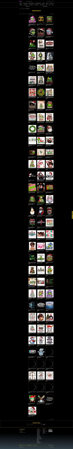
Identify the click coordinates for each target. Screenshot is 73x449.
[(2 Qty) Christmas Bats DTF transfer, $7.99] (41, 399)
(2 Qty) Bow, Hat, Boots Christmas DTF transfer (32, 380)
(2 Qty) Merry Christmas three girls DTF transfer (41, 239)
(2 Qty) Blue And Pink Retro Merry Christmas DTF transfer (31, 357)
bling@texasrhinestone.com (23, 432)
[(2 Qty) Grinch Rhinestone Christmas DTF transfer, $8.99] (32, 56)
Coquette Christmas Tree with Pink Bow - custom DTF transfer (40, 109)
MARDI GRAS (21, 3)
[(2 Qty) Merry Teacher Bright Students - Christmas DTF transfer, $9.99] (49, 234)
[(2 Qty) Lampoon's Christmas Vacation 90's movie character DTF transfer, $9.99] (49, 117)
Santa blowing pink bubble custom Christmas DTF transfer (49, 204)
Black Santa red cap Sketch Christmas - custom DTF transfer (49, 133)
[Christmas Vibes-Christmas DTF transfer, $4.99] (32, 117)
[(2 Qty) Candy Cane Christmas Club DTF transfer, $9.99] (49, 375)
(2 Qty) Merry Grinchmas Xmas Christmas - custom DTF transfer (31, 286)
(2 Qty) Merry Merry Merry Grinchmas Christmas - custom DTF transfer (50, 24)
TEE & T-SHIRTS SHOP (45, 6)
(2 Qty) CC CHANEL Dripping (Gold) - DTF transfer (41, 24)
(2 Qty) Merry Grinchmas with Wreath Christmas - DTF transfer (49, 109)
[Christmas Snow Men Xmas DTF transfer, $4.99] (49, 56)
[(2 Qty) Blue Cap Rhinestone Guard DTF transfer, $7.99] (32, 364)
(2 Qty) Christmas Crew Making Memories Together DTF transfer (49, 180)
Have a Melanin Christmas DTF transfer (31, 251)
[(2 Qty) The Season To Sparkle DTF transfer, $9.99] (32, 305)
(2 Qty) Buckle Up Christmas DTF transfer (40, 380)
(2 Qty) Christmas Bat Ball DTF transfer (31, 404)
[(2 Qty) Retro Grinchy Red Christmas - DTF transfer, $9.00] (41, 129)
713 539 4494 (21, 431)
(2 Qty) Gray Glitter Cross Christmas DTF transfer (41, 227)
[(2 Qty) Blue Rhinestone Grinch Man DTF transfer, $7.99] (49, 246)
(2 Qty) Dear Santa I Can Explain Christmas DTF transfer (31, 227)
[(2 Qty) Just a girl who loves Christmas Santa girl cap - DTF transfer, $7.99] (32, 105)
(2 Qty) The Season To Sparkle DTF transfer (31, 310)
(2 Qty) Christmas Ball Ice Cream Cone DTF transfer (50, 392)
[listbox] (33, 13)
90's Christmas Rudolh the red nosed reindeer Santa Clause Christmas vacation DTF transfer (32, 85)
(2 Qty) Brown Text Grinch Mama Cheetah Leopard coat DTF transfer (40, 122)
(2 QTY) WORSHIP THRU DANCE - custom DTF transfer (49, 310)
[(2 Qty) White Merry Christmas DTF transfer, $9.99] (41, 305)
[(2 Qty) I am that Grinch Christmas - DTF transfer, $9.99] (41, 68)
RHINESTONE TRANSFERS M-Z (38, 3)
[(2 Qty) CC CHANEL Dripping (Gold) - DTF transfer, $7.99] (41, 19)
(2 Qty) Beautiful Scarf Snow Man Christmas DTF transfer (31, 215)
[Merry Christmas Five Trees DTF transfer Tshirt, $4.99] (32, 140)
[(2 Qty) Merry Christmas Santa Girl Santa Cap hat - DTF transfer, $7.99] (41, 32)
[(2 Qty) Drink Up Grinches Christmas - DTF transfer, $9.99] (32, 43)
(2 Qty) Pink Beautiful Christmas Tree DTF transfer (32, 298)
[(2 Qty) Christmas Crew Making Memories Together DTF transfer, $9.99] (49, 176)
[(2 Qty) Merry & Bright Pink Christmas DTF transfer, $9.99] (32, 234)
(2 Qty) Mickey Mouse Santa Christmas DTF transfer (41, 286)
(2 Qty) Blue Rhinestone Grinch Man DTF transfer (49, 251)
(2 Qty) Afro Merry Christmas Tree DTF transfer (50, 322)
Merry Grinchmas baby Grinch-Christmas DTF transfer (40, 145)
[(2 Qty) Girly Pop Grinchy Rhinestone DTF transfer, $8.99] (49, 258)
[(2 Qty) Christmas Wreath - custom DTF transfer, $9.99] (41, 92)
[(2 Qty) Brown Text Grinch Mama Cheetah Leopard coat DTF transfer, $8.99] (41, 117)
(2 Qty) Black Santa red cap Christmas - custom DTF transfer (41, 215)
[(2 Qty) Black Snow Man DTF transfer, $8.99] (49, 340)
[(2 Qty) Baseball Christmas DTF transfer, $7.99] (49, 329)
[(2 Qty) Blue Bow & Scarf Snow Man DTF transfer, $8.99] (49, 352)
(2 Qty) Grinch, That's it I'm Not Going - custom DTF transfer (49, 157)
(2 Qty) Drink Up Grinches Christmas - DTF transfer (32, 48)
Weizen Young (52, 447)
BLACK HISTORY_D (51, 3)
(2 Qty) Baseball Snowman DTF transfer (31, 345)
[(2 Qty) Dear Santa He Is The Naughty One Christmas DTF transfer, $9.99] (49, 211)
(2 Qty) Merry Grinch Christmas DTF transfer (49, 275)
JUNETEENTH (47, 3)
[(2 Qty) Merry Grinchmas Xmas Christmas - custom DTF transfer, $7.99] (32, 282)
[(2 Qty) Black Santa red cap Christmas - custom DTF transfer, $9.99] (41, 211)
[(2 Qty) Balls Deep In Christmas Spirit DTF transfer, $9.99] (41, 329)
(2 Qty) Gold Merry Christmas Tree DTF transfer (41, 275)
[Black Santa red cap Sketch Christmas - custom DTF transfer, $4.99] (49, 129)
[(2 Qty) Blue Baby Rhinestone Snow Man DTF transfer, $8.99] (41, 352)
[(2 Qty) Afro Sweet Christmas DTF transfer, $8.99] (49, 164)
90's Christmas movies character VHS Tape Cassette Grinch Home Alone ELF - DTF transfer (50, 98)
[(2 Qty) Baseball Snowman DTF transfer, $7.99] (32, 340)
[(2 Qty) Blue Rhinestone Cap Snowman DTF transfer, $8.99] (49, 364)
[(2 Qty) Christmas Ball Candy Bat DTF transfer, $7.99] (32, 387)
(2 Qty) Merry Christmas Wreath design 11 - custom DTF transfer (31, 133)
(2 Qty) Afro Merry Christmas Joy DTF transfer (41, 322)
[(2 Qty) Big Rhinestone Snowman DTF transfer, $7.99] (41, 340)
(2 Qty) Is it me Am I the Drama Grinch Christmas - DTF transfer (32, 157)
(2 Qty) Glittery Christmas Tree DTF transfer (32, 275)
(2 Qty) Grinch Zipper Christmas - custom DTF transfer (40, 157)
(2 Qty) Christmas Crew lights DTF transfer (31, 72)
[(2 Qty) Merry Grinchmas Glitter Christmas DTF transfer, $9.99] (32, 199)
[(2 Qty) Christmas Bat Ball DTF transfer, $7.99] (32, 399)
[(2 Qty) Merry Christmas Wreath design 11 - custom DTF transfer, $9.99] (32, 129)
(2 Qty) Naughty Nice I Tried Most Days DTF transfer (49, 286)
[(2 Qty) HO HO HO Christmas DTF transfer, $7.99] (41, 187)
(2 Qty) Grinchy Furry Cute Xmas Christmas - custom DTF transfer (31, 192)
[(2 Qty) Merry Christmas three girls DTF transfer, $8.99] (41, 234)
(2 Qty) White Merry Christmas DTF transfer (40, 310)
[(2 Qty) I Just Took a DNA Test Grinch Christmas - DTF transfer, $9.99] (49, 187)
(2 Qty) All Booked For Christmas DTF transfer (32, 333)
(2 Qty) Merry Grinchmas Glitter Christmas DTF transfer (31, 204)
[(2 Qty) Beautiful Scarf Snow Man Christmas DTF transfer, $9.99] (32, 211)
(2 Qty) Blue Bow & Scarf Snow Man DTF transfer (50, 357)
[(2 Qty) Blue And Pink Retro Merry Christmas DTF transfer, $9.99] (32, 352)
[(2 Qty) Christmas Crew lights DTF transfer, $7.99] (32, 68)
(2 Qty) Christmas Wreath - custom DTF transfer (41, 97)
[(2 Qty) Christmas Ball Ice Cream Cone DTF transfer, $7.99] (49, 387)
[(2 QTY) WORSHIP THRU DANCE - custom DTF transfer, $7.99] (49, 305)
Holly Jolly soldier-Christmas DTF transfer (40, 251)
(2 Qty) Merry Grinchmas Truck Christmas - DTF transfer (49, 85)
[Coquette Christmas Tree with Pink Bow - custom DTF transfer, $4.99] (41, 105)
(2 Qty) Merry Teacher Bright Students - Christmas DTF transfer (49, 239)
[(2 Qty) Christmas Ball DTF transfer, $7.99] (41, 387)
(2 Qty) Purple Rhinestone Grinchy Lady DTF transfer (49, 298)
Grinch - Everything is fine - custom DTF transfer (40, 85)
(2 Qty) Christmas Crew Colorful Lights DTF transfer (49, 404)
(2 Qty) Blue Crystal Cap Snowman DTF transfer (41, 368)
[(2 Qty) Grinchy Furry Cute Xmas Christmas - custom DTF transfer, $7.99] (32, 187)
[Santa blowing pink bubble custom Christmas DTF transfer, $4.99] (49, 199)
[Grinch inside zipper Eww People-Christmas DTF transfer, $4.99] (41, 56)
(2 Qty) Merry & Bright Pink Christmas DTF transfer (32, 239)
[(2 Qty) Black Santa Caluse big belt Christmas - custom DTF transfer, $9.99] (41, 176)
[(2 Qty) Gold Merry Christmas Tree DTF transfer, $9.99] (41, 270)
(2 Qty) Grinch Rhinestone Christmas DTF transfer (32, 61)
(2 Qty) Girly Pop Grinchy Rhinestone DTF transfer (49, 262)
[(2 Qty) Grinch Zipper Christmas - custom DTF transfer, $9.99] (41, 152)
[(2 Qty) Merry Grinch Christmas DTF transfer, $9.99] (49, 270)
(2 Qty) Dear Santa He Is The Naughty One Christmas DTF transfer (49, 215)
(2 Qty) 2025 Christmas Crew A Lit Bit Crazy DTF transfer (32, 322)
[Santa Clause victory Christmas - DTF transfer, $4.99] (41, 164)
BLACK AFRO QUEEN (39, 437)
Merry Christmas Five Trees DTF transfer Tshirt (31, 145)
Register (50, 1)
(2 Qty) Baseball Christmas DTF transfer (49, 333)
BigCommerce (22, 447)
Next (52, 419)
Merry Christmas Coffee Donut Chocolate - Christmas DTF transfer (32, 97)
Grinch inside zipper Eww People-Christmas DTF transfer (40, 61)
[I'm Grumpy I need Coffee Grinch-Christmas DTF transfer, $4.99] (41, 199)
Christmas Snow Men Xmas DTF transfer (49, 61)
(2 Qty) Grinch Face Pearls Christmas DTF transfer (32, 36)
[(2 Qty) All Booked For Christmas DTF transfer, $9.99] (32, 329)
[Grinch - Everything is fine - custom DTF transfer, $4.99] (41, 80)
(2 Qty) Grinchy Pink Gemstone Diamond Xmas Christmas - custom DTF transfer (32, 25)
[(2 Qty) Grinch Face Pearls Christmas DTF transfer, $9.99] (32, 32)
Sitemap (44, 433)
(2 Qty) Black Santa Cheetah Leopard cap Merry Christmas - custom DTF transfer (41, 49)
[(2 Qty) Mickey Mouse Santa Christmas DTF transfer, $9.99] (41, 282)
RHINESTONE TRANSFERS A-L (31, 3)
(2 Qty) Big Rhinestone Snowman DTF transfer (40, 345)
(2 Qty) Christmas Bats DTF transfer (41, 403)
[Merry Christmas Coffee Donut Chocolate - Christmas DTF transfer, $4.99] (32, 92)
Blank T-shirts (27, 6)
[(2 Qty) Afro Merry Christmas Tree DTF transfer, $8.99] (49, 317)
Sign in (48, 1)
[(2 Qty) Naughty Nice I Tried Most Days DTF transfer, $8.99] (49, 282)
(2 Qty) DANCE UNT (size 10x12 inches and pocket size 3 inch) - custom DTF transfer (32, 263)
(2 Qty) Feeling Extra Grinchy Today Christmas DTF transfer (40, 262)
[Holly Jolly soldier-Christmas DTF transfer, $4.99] (41, 246)
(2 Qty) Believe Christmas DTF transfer (31, 180)
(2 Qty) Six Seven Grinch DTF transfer (32, 168)
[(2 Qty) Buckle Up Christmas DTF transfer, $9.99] (41, 375)
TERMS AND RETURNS (45, 431)
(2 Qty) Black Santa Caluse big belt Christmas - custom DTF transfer (40, 180)
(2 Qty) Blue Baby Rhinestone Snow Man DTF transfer (40, 357)
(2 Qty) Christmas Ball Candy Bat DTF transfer (32, 392)
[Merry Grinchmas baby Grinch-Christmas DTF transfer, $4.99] (41, 140)
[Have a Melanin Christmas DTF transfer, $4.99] (32, 246)
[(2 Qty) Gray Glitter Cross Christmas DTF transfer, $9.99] (41, 222)
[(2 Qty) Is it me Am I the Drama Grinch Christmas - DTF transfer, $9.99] (32, 152)
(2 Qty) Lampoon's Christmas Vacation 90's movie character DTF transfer (50, 122)
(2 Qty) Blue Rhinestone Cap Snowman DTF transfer (49, 368)
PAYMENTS (44, 430)
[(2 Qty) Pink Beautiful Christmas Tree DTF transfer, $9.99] (32, 293)
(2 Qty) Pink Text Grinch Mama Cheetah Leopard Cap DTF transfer (41, 298)
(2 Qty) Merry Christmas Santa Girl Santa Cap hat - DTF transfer (40, 36)
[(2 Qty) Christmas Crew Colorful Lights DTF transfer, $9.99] (49, 399)
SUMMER (38, 439)
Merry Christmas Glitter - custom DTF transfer (50, 48)
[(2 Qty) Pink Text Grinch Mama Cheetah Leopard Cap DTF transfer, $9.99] (41, 293)
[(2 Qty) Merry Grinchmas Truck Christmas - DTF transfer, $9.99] (49, 80)
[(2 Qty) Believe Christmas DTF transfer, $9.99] (32, 176)
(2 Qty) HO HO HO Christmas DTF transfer (40, 192)
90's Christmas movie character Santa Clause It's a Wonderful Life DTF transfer (50, 73)
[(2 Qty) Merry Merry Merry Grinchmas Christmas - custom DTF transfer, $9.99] (49, 19)
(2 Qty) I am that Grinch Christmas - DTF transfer (40, 72)
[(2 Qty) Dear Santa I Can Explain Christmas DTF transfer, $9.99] (32, 222)
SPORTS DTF (43, 3)
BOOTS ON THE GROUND (39, 438)
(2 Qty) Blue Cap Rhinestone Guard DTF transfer (32, 368)
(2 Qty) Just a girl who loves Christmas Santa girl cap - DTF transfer (31, 110)
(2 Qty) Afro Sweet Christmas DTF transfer (49, 169)
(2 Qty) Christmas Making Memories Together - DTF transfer (32, 415)
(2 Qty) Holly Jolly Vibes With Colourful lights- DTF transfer (49, 227)
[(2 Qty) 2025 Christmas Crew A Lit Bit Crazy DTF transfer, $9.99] (32, 317)
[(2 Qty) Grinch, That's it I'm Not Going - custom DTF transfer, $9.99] (49, 152)
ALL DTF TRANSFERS (25, 3)
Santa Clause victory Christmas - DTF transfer (41, 169)
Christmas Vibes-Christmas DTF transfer (31, 122)
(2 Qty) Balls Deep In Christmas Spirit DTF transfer (41, 333)
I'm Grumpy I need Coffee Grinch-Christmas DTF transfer (40, 204)
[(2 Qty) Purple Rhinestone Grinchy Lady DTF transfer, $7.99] (49, 293)
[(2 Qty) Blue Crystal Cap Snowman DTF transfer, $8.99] (41, 364)
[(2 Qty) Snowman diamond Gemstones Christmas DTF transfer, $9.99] (49, 32)
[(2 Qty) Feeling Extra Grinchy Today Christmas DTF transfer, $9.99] (41, 258)
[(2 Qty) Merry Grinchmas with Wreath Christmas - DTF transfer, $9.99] (49, 105)
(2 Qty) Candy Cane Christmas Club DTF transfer (50, 380)
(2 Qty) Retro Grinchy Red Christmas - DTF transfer (41, 133)
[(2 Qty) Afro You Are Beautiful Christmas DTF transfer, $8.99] (49, 140)
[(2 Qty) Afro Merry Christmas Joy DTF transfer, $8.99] (41, 317)
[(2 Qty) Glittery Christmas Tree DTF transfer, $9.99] (32, 270)
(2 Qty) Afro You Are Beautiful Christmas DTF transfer (49, 145)
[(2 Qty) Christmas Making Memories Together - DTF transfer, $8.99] (32, 411)
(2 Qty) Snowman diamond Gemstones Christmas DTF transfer (49, 36)
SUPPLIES (38, 440)
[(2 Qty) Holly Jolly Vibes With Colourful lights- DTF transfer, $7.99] (49, 222)
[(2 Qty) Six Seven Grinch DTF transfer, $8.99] (32, 164)
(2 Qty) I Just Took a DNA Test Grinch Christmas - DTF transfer (49, 192)
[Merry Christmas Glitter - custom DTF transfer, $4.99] (49, 43)
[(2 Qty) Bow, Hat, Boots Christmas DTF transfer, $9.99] (32, 375)
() (53, 1)
